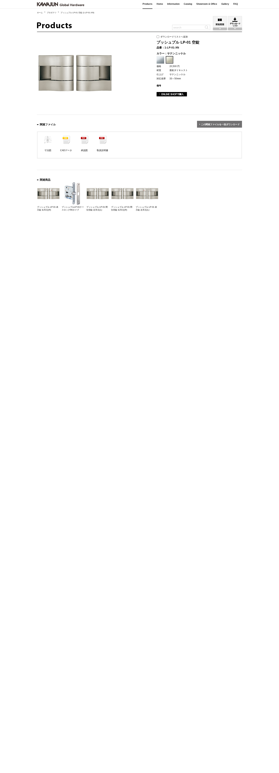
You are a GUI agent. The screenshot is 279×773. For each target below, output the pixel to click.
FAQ (235, 4)
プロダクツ (51, 13)
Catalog (188, 4)
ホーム (40, 13)
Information (173, 4)
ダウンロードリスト (235, 22)
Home (160, 4)
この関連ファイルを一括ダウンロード (220, 124)
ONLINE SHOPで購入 (172, 94)
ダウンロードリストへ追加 (173, 36)
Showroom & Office (206, 4)
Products (147, 4)
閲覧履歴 (220, 22)
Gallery (225, 4)
